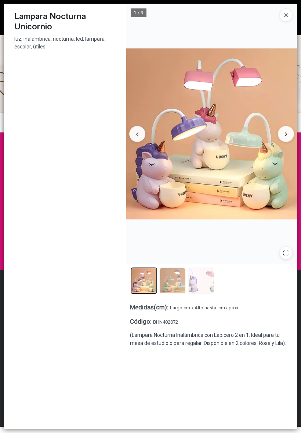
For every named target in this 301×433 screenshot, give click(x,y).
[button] (144, 281)
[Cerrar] (286, 15)
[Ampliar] (286, 252)
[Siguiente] (286, 134)
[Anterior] (137, 134)
